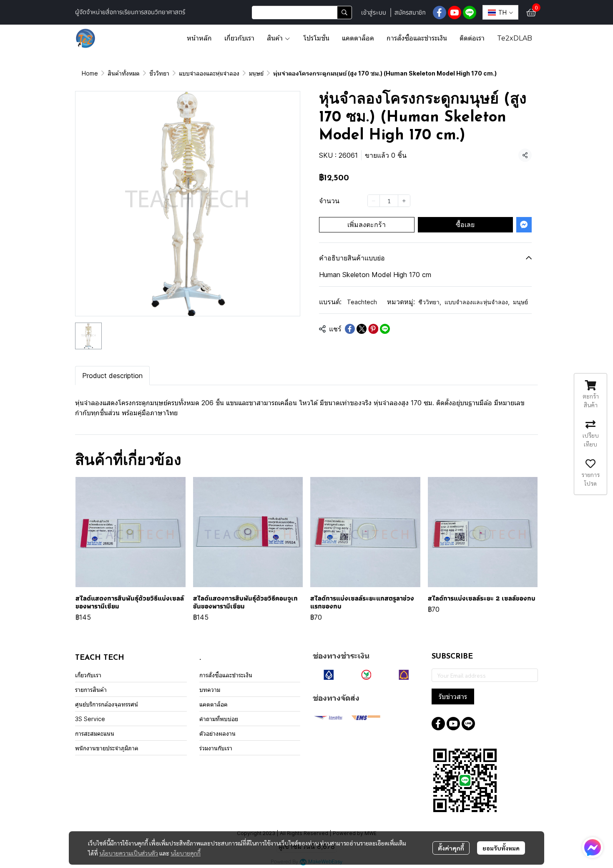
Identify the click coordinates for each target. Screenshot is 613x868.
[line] (469, 12)
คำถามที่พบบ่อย (218, 718)
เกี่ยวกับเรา (88, 675)
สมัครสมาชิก (410, 12)
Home (90, 73)
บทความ (209, 689)
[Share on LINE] (385, 329)
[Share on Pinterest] (373, 329)
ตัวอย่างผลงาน (217, 733)
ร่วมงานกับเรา (215, 748)
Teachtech (362, 301)
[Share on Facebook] (350, 329)
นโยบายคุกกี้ (186, 853)
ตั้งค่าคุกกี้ (451, 848)
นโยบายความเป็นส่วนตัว (128, 853)
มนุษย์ (256, 73)
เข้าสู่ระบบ (373, 12)
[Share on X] (362, 329)
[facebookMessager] (592, 847)
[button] (302, 12)
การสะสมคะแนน (94, 733)
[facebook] (439, 12)
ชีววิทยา (159, 73)
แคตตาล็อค (213, 704)
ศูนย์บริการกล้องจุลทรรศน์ (106, 704)
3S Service (90, 718)
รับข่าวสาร (453, 696)
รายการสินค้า (91, 689)
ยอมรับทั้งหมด (501, 848)
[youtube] (454, 12)
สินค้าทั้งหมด (124, 73)
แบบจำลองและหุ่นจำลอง (209, 73)
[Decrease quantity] (373, 201)
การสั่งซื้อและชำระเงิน (225, 675)
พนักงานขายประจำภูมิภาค (106, 748)
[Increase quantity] (404, 201)
